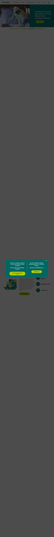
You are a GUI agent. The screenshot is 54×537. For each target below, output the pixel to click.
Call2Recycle (36, 271)
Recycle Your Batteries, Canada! (17, 273)
